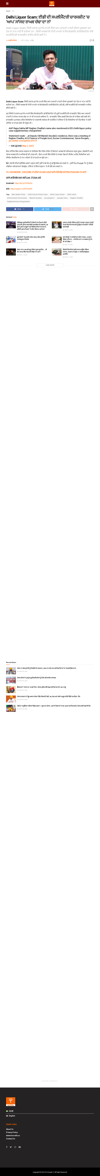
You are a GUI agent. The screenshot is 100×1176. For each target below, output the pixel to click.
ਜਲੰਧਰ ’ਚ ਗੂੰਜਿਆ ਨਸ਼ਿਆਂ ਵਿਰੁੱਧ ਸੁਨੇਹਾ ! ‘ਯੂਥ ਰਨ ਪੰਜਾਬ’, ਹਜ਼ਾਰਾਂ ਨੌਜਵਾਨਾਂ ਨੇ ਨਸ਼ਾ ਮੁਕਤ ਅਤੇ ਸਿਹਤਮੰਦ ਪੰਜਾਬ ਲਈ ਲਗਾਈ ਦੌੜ (53, 706)
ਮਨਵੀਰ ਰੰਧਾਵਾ (12, 40)
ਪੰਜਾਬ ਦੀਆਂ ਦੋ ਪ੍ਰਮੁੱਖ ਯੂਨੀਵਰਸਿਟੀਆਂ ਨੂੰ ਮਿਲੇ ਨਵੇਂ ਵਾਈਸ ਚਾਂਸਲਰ (36, 678)
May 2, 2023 (28, 146)
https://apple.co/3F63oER (21, 189)
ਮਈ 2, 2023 (25, 40)
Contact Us (10, 1139)
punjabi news (62, 198)
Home (8, 11)
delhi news (71, 194)
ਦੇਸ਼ (13, 11)
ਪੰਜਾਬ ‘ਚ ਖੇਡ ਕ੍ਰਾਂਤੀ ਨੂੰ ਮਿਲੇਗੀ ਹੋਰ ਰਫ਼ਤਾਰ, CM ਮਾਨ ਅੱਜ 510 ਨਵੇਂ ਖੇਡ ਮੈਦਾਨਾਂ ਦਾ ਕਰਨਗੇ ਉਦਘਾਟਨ (46, 668)
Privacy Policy (12, 1132)
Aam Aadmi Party (18, 194)
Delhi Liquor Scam (57, 194)
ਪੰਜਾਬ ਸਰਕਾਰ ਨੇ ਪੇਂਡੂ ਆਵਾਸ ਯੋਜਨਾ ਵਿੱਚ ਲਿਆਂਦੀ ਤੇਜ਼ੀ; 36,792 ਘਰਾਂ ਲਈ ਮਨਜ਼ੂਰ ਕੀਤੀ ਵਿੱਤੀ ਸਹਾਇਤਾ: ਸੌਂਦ (48, 696)
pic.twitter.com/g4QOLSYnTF (23, 141)
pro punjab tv (50, 198)
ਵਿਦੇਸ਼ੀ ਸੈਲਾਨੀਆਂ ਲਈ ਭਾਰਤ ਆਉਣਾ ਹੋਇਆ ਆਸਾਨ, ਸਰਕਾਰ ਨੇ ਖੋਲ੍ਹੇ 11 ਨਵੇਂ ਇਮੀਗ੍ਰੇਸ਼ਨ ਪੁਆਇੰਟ (76, 252)
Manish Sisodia (36, 198)
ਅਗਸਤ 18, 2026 (22, 232)
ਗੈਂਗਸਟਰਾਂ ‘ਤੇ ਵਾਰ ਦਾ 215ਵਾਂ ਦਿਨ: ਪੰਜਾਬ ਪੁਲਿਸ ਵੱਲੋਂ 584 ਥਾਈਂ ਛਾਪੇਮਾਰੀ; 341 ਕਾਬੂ (41, 687)
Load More (50, 265)
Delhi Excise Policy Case (38, 194)
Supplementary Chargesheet (18, 201)
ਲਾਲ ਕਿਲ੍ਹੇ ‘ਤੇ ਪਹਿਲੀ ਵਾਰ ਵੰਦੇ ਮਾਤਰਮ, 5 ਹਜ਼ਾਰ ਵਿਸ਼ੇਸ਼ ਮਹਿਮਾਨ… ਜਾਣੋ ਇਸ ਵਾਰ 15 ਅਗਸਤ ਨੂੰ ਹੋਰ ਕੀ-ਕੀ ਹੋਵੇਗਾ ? (77, 239)
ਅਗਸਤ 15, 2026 (22, 242)
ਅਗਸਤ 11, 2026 (22, 255)
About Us (9, 1129)
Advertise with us (13, 1136)
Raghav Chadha (76, 198)
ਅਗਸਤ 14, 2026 (68, 244)
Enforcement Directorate (17, 198)
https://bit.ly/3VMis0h (23, 183)
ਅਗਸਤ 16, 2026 (68, 230)
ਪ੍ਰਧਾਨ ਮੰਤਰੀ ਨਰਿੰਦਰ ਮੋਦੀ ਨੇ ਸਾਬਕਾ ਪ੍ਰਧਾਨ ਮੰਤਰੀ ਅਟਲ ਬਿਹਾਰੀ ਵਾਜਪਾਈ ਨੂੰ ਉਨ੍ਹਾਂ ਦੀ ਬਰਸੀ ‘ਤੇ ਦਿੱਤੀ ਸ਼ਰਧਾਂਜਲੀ (78, 225)
